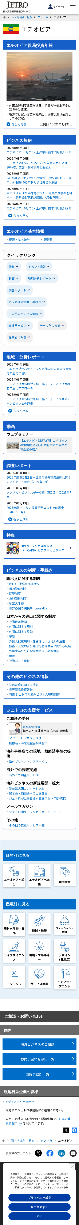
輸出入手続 (16, 603)
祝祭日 (48, 239)
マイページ (59, 6)
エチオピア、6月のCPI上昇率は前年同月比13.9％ (39, 208)
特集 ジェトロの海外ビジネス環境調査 (34, 694)
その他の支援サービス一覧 (26, 825)
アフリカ (43, 17)
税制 (12, 636)
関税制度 (15, 593)
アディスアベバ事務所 (19, 1102)
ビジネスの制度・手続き (25, 302)
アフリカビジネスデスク (25, 738)
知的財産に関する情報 (24, 685)
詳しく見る (19, 124)
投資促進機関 (18, 622)
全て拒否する (39, 1207)
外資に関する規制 (21, 626)
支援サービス (17, 325)
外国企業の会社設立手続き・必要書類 (34, 651)
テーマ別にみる (50, 325)
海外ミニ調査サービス (24, 775)
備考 (12, 656)
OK (39, 1216)
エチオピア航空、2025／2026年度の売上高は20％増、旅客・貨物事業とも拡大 (37, 165)
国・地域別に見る (22, 17)
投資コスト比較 (19, 661)
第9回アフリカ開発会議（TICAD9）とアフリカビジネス (42, 548)
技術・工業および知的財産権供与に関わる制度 (40, 646)
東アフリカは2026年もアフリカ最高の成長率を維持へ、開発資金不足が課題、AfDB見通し (39, 195)
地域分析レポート (40, 278)
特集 (12, 266)
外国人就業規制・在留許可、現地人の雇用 (37, 641)
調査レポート (17, 290)
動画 (12, 278)
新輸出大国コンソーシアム (26, 788)
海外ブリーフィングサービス (28, 761)
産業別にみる (17, 337)
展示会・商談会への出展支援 (28, 793)
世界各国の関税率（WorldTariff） (31, 608)
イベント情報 (37, 266)
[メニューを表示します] (73, 7)
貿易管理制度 (18, 589)
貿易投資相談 (31, 727)
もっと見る (20, 215)
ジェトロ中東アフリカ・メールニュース (35, 812)
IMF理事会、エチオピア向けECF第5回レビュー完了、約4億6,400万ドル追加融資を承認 (39, 180)
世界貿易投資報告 (21, 689)
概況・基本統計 (19, 239)
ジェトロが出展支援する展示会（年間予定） (38, 798)
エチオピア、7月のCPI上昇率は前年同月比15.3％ (39, 152)
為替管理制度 (18, 598)
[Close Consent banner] (72, 1166)
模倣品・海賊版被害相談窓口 (28, 743)
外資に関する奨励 (21, 631)
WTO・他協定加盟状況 (24, 584)
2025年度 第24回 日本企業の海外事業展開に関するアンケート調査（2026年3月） (39, 479)
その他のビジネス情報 (23, 314)
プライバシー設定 (39, 1197)
